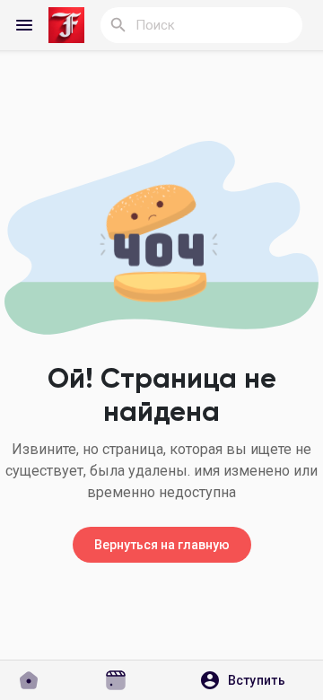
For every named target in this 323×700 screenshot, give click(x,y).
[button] (248, 680)
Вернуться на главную (162, 545)
